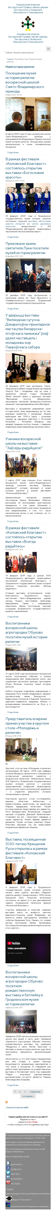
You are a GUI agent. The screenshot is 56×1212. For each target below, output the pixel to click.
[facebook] (8, 1168)
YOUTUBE (15, 1184)
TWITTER (15, 1174)
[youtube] (8, 1182)
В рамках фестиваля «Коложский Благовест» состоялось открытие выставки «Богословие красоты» (25, 168)
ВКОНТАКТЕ (16, 1165)
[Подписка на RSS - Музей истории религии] (28, 1102)
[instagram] (8, 1177)
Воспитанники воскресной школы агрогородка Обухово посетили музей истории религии (26, 632)
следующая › (35, 1091)
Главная (8, 53)
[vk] (8, 1163)
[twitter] (8, 1173)
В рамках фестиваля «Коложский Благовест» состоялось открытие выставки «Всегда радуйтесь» (25, 537)
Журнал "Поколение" (22, 1200)
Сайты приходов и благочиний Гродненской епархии (27, 1194)
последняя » (28, 1096)
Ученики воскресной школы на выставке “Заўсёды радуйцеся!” (24, 443)
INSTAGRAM (16, 1179)
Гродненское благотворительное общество (30, 1206)
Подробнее (12, 152)
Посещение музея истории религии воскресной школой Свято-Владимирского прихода (24, 82)
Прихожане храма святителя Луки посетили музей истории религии (27, 248)
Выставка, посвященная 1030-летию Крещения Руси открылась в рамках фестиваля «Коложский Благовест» (26, 848)
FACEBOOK (16, 1169)
